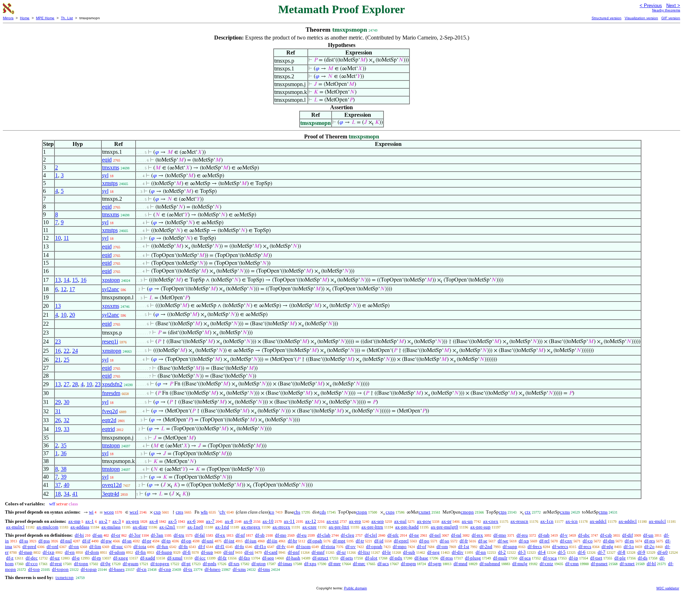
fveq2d (110, 411)
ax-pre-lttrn (372, 527)
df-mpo (400, 546)
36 (64, 453)
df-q (76, 558)
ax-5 (172, 521)
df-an (97, 535)
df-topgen (159, 563)
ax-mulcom (47, 527)
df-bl (651, 563)
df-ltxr (364, 552)
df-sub (409, 552)
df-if (86, 540)
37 (58, 485)
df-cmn (572, 563)
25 (66, 360)
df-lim (95, 546)
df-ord (52, 546)
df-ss (23, 540)
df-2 (502, 552)
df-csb (606, 535)
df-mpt (339, 540)
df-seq (268, 558)
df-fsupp (164, 552)
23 (58, 341)
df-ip (573, 558)
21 (58, 360)
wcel (133, 512)
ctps (503, 512)
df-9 (641, 552)
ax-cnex (490, 521)
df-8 (621, 552)
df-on (74, 546)
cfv (222, 512)
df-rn (629, 540)
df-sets (346, 558)
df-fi (186, 552)
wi (91, 512)
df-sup (207, 552)
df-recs (584, 546)
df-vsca (550, 558)
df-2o (649, 546)
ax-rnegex (250, 527)
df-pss (44, 540)
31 (58, 411)
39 (64, 477)
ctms (603, 512)
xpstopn (111, 280)
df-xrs (233, 563)
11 (66, 238)
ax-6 (191, 521)
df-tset (596, 558)
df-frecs (535, 546)
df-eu (302, 535)
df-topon (60, 569)
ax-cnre (309, 527)
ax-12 (310, 521)
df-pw (106, 540)
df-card (270, 552)
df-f (201, 546)
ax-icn (572, 521)
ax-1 (89, 521)
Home (25, 18)
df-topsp (89, 569)
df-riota (328, 546)
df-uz (55, 558)
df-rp (96, 558)
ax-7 (210, 521)
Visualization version (641, 18)
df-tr (360, 540)
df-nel (435, 535)
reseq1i (110, 341)
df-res (649, 540)
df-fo (239, 546)
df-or (115, 535)
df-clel (371, 535)
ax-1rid (222, 527)
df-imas (285, 563)
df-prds (209, 563)
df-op (186, 540)
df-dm (608, 540)
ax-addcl (598, 521)
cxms (565, 512)
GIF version (670, 18)
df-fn (183, 546)
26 (58, 420)
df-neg (433, 552)
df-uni (207, 540)
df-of (421, 546)
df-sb (260, 535)
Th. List (67, 18)
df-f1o (260, 546)
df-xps (310, 563)
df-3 (522, 552)
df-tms (264, 569)
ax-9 (248, 521)
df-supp (510, 546)
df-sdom (117, 552)
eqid (107, 160)
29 (58, 402)
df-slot (371, 558)
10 (58, 238)
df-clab (323, 535)
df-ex (220, 535)
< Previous (651, 5)
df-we (503, 540)
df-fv (281, 546)
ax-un (467, 521)
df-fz (222, 558)
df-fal (200, 535)
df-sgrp (434, 563)
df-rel (544, 540)
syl (105, 175)
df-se (482, 540)
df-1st (463, 546)
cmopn (467, 512)
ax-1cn (547, 521)
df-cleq (347, 535)
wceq (109, 512)
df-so (444, 540)
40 (66, 485)
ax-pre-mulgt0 (444, 527)
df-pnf (294, 552)
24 (75, 351)
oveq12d (112, 485)
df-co (588, 540)
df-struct (320, 558)
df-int (229, 540)
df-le (386, 552)
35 (64, 445)
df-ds (642, 558)
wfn (204, 512)
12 (64, 289)
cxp (157, 512)
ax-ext (333, 521)
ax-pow (424, 521)
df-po (424, 540)
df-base (421, 558)
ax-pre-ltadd (407, 527)
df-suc (117, 546)
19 (58, 429)
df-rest (56, 563)
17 (72, 289)
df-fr (464, 540)
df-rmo (499, 535)
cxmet (424, 512)
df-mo (280, 535)
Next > (673, 5)
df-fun (162, 546)
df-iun (250, 540)
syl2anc (110, 289)
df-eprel (401, 540)
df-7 (601, 552)
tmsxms (110, 167)
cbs (297, 512)
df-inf (228, 552)
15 (75, 280)
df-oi (249, 552)
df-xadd (147, 558)
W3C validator (667, 588)
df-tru (179, 535)
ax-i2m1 (167, 527)
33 (66, 429)
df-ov (350, 546)
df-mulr (500, 558)
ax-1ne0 (195, 527)
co (272, 512)
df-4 (542, 552)
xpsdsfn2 (112, 384)
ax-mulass (111, 527)
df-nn (481, 552)
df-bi (79, 535)
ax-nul (400, 521)
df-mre (334, 563)
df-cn (142, 569)
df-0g (105, 563)
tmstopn (111, 445)
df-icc (200, 558)
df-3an (157, 535)
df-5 (562, 552)
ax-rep (355, 521)
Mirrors (8, 18)
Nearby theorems (666, 10)
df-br (292, 540)
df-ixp (48, 552)
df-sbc (584, 535)
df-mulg (520, 563)
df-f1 (219, 546)
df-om (442, 546)
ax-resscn (519, 521)
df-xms (239, 569)
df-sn (127, 540)
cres (179, 512)
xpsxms (110, 306)
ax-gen (132, 521)
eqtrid (108, 429)
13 (58, 280)
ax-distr (140, 527)
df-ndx (396, 558)
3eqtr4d (110, 494)
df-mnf (318, 552)
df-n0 (662, 552)
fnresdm (111, 393)
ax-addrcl (628, 521)
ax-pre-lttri (339, 527)
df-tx (187, 569)
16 (83, 280)
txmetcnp (64, 577)
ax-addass (79, 527)
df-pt (186, 563)
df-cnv (566, 540)
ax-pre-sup (480, 527)
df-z (10, 558)
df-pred (29, 546)
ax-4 (153, 521)
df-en (70, 552)
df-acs (383, 563)
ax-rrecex (281, 527)
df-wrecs (560, 546)
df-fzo (244, 558)
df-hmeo (213, 569)
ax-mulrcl (15, 527)
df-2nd (486, 546)
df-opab (314, 540)
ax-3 (116, 521)
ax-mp (74, 521)
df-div (458, 552)
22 (66, 351)
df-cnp (165, 569)
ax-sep (377, 521)
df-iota (139, 546)
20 (72, 315)
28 (75, 384)
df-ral (456, 535)
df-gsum (130, 563)
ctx (528, 512)
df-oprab (374, 546)
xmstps (110, 183)
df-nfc (393, 535)
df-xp (524, 540)
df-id (378, 540)
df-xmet (627, 563)
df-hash (293, 558)
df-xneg (120, 558)
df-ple (620, 558)
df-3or (135, 535)
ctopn (361, 512)
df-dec (32, 558)
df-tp (166, 540)
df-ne (414, 535)
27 (66, 384)
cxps (390, 512)
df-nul (66, 540)
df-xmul (174, 558)
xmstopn (111, 351)
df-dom (92, 552)
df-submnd (490, 563)
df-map (25, 552)
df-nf (240, 535)
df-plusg (473, 558)
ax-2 (103, 521)
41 (75, 494)
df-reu (522, 535)
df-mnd (460, 563)
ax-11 (289, 521)
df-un (648, 535)
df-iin (272, 540)
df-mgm (408, 563)
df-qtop (259, 563)
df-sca (525, 558)
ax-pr (446, 521)
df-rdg (607, 546)
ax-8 (229, 521)
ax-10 (268, 521)
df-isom (303, 546)
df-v (564, 535)
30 (66, 402)
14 (66, 280)
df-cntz (546, 563)
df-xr (341, 552)
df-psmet (599, 563)
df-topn (81, 563)
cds (322, 512)
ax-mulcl (657, 521)
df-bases (117, 569)
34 (66, 494)
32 (66, 420)
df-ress (446, 558)
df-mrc (359, 563)
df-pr (146, 540)
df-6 (582, 552)
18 (58, 494)
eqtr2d (109, 420)
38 (64, 469)
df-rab (544, 535)
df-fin (140, 552)
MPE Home (45, 18)
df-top (34, 569)
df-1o (629, 546)
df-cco (32, 563)
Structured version (606, 18)
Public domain (355, 588)
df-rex (477, 535)
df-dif (627, 535)
